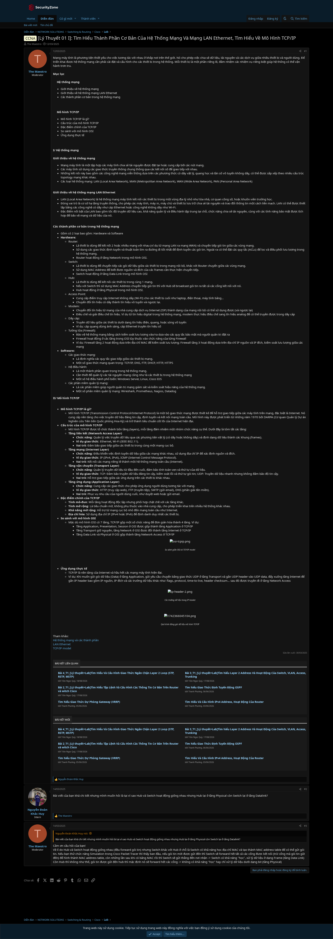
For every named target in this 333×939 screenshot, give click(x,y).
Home (31, 18)
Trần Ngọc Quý (68, 681)
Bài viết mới (30, 25)
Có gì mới (66, 18)
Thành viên (88, 18)
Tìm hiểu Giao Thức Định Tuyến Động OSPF (213, 687)
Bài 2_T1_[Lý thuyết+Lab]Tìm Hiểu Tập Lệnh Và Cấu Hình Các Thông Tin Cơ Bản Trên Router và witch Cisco (118, 689)
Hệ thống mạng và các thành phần (76, 640)
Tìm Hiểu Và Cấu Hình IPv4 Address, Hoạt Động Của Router (224, 702)
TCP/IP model (62, 648)
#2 (305, 789)
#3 (305, 825)
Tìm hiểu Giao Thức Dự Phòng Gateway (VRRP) (89, 702)
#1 (305, 51)
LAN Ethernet (62, 644)
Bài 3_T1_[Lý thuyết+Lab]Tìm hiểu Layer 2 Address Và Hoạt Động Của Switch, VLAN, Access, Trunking (245, 675)
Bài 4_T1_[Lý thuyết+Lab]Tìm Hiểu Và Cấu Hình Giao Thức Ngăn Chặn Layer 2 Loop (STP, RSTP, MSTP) (116, 675)
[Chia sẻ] (300, 51)
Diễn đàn (47, 18)
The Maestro (34, 44)
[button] (75, 18)
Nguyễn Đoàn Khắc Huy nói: (72, 833)
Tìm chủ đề (46, 25)
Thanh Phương (195, 691)
